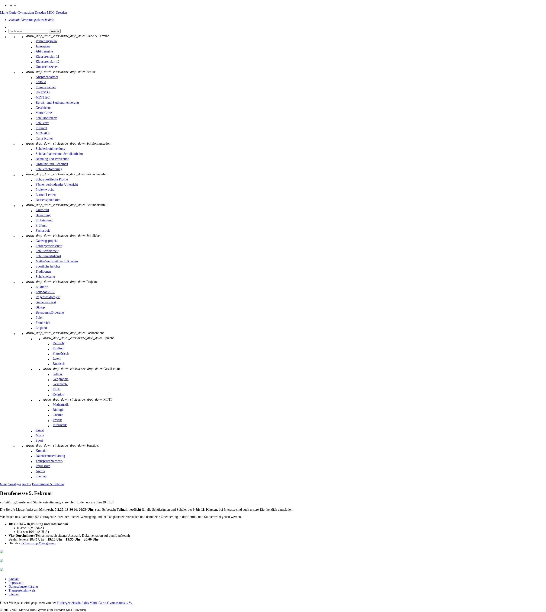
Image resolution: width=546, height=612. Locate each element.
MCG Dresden (57, 12)
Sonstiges (14, 484)
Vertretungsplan (37, 20)
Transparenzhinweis (22, 590)
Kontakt (14, 579)
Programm (38, 543)
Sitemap (14, 594)
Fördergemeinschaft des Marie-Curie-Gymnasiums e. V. (94, 603)
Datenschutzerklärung (23, 586)
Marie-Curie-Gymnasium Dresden (23, 12)
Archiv (26, 484)
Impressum (16, 582)
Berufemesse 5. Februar (48, 484)
